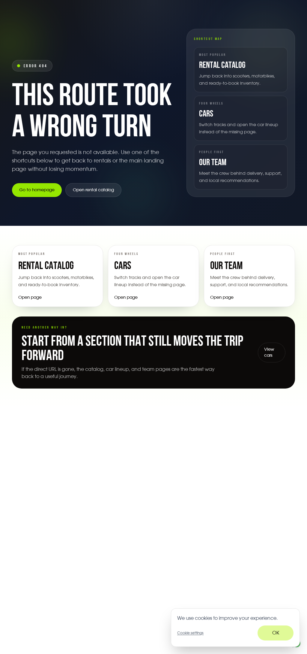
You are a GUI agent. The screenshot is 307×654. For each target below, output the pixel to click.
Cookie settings (190, 633)
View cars (269, 352)
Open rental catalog (93, 190)
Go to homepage (37, 190)
